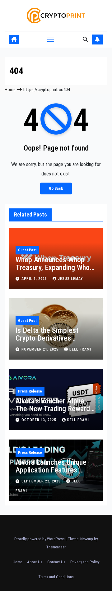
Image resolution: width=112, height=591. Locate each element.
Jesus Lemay (70, 279)
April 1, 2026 (34, 279)
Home (10, 89)
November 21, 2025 (40, 349)
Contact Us (56, 562)
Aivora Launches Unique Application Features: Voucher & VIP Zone (51, 470)
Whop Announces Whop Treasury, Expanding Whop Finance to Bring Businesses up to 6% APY (54, 271)
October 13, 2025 (39, 420)
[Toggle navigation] (51, 39)
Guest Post (27, 250)
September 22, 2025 (41, 481)
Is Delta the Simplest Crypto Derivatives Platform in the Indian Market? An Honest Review (56, 342)
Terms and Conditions (56, 577)
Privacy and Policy (84, 562)
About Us (34, 562)
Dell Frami (80, 349)
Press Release (30, 391)
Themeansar (55, 547)
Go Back (56, 188)
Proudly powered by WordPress (40, 539)
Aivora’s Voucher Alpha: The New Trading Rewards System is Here (54, 409)
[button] (85, 39)
